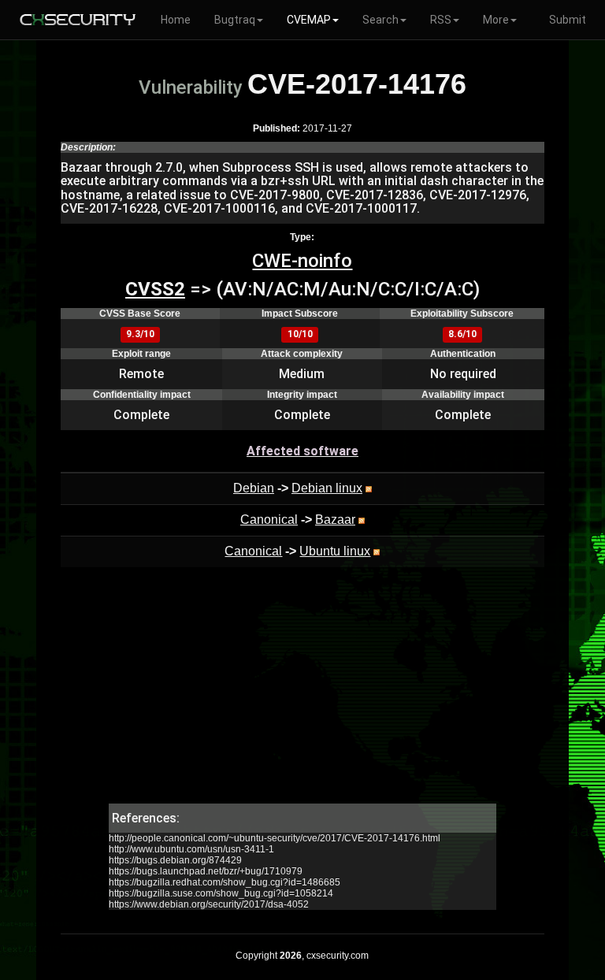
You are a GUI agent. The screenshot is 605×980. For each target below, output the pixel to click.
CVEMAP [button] (309, 19)
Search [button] (380, 19)
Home (176, 19)
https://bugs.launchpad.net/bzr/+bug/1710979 (205, 871)
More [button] (496, 19)
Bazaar (335, 519)
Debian (253, 488)
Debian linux (326, 488)
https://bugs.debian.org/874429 (175, 860)
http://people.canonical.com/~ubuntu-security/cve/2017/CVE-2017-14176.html (274, 838)
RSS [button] (440, 19)
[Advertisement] (302, 693)
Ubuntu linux (334, 551)
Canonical (269, 519)
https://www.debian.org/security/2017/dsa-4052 (209, 904)
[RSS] (369, 488)
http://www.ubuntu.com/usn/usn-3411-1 (191, 849)
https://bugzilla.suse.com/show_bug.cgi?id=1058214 (221, 893)
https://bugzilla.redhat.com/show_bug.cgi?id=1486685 (224, 882)
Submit (567, 19)
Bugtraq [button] (234, 19)
